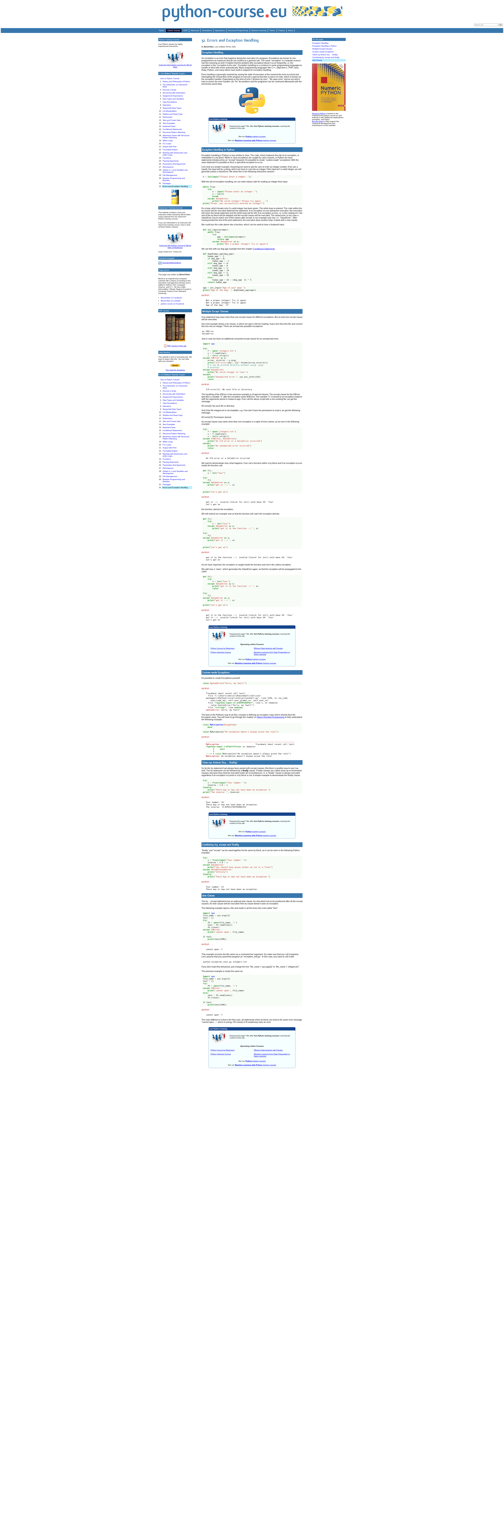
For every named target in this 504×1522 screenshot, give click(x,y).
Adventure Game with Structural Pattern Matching (176, 136)
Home (161, 30)
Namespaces (168, 167)
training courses (255, 136)
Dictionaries (167, 117)
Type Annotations (170, 102)
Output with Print (169, 147)
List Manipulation (170, 111)
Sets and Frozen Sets (172, 120)
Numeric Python (318, 114)
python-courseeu (224, 11)
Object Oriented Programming (270, 717)
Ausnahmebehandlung (171, 263)
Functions (167, 158)
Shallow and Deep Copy (173, 114)
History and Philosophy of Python (176, 81)
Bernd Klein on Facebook (171, 298)
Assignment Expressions (173, 96)
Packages (167, 183)
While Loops (168, 140)
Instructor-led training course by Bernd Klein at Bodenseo (175, 246)
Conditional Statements (172, 129)
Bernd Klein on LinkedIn (171, 301)
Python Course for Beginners (223, 648)
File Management (170, 175)
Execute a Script (169, 90)
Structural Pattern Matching (174, 132)
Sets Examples (169, 123)
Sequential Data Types (172, 108)
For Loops (167, 144)
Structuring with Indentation (174, 93)
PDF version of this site (176, 346)
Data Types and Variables (173, 99)
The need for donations (175, 370)
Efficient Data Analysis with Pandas (268, 648)
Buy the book (317, 121)
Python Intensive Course (221, 652)
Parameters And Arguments (174, 164)
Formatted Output (170, 150)
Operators (167, 105)
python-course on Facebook (172, 304)
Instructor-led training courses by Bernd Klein (175, 66)
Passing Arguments (171, 161)
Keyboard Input (169, 126)
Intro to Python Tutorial (169, 78)
